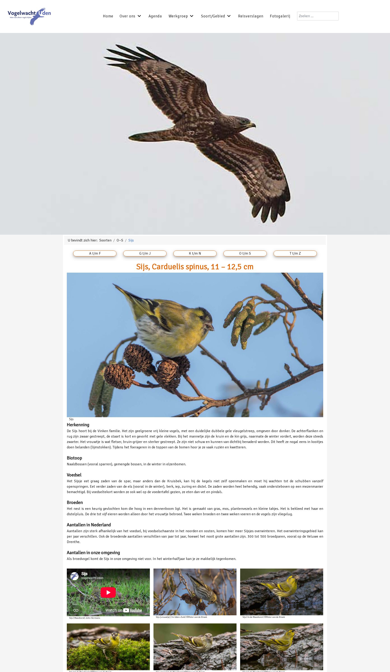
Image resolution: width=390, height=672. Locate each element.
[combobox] (318, 16)
